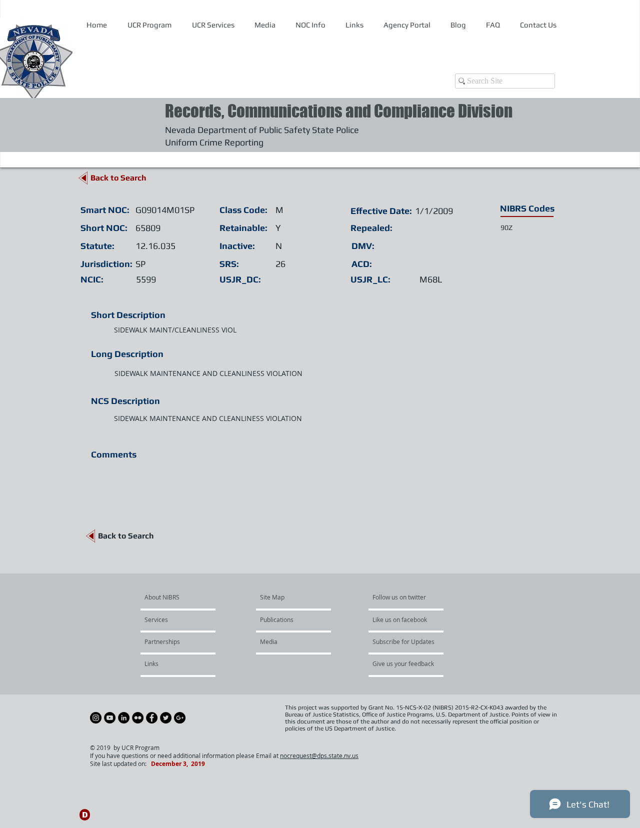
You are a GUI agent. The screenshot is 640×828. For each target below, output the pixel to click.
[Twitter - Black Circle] (166, 718)
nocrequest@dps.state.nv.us (319, 756)
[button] (310, 25)
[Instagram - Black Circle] (96, 718)
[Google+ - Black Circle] (180, 718)
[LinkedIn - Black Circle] (124, 718)
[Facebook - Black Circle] (152, 718)
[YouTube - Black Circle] (110, 718)
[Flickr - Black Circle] (138, 718)
